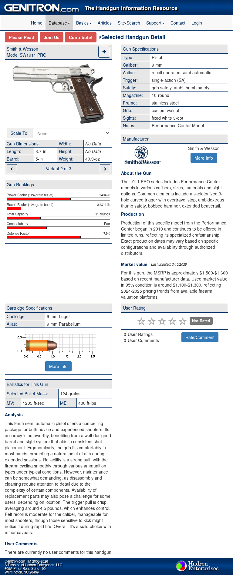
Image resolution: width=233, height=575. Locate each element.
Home (36, 23)
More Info (58, 366)
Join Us (51, 37)
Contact (178, 23)
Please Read (21, 37)
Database (58, 23)
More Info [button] (203, 158)
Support (153, 23)
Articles (105, 23)
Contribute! (81, 37)
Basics (82, 23)
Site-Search (129, 23)
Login (196, 23)
